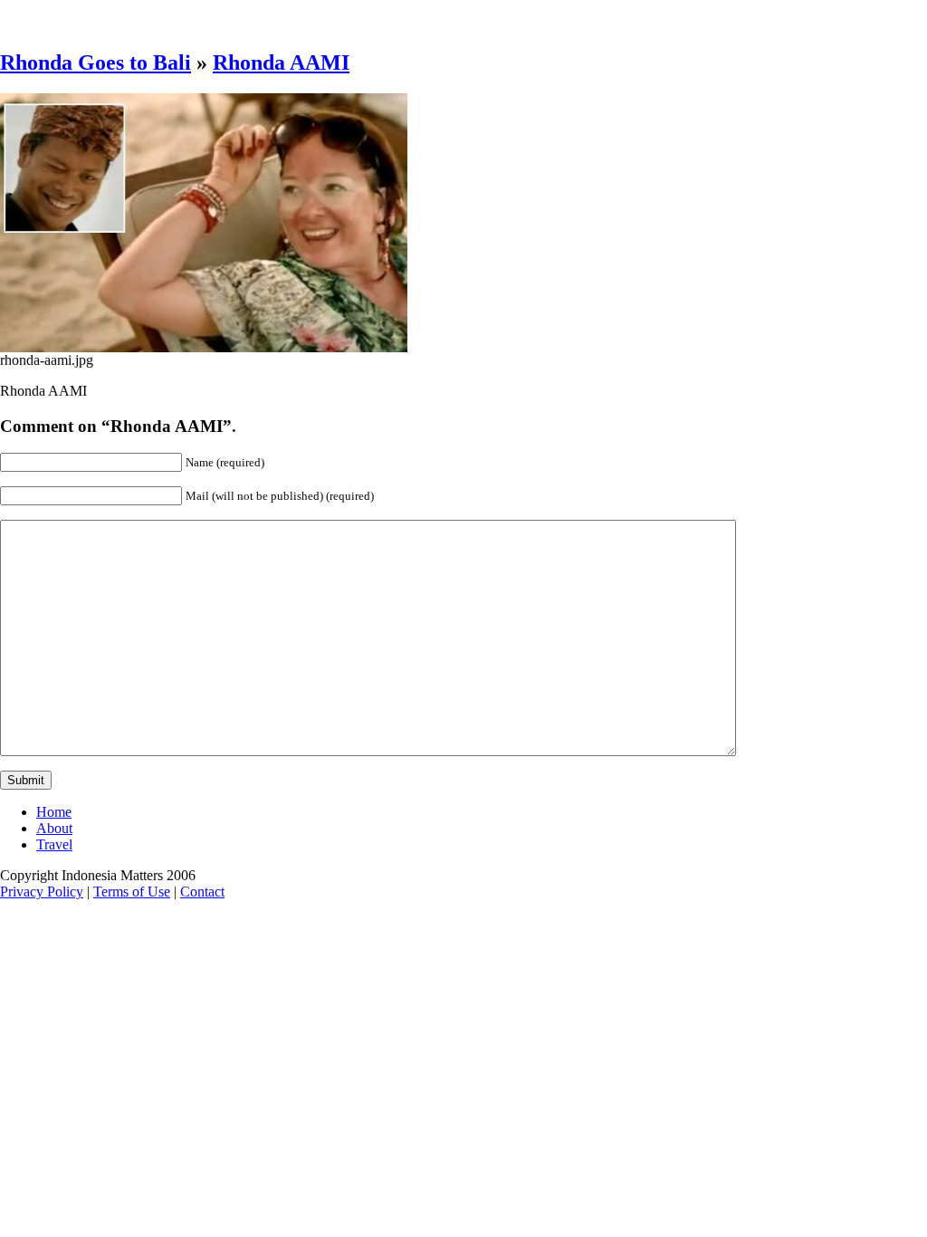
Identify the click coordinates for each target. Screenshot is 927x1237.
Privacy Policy (41, 891)
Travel (54, 844)
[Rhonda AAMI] (203, 347)
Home (54, 812)
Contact (202, 891)
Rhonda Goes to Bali (95, 62)
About (54, 828)
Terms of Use (131, 891)
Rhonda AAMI (281, 62)
